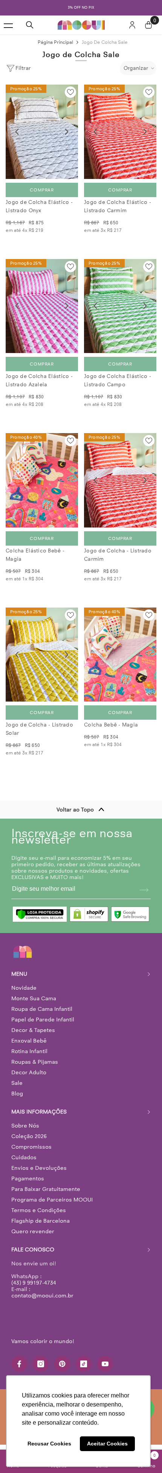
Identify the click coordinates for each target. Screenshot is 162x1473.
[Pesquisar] (29, 25)
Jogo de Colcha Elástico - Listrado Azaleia (39, 380)
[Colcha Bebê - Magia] (120, 655)
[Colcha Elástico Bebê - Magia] (42, 480)
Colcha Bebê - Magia (111, 725)
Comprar (41, 190)
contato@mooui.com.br (42, 1295)
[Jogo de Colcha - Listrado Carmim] (120, 480)
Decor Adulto (28, 1072)
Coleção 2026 (29, 1136)
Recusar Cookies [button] (49, 1444)
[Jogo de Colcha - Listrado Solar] (42, 655)
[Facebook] (19, 1364)
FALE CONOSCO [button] (32, 1249)
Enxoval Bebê (29, 1040)
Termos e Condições (38, 1210)
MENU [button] (19, 973)
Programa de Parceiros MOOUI (52, 1199)
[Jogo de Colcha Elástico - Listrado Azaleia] (42, 306)
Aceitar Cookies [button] (107, 1444)
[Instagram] (41, 1364)
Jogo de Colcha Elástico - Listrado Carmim (117, 206)
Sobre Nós (25, 1125)
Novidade (24, 987)
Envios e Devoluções (39, 1168)
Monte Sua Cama (33, 998)
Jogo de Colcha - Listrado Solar (39, 729)
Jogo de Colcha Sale (105, 42)
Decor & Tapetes (33, 1030)
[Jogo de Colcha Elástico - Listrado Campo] (120, 306)
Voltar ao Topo (75, 809)
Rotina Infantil (29, 1051)
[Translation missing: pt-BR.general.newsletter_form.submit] (144, 890)
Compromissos (31, 1146)
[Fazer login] (132, 25)
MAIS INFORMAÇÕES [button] (39, 1111)
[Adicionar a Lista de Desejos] (70, 92)
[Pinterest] (62, 1364)
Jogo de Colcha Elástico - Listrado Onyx (39, 206)
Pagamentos (27, 1178)
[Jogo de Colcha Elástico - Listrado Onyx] (42, 132)
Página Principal (55, 42)
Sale (17, 1083)
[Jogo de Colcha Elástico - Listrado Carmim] (120, 132)
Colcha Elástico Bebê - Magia (35, 555)
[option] (81, 7)
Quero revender (32, 1231)
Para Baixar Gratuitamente (45, 1189)
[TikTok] (84, 1364)
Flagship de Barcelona (40, 1220)
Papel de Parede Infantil (42, 1019)
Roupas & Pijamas (34, 1061)
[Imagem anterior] (17, 132)
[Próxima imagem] (67, 132)
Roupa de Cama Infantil (41, 1009)
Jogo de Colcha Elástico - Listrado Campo (117, 380)
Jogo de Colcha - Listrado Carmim (117, 555)
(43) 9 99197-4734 (33, 1282)
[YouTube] (105, 1364)
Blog (17, 1093)
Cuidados (24, 1157)
